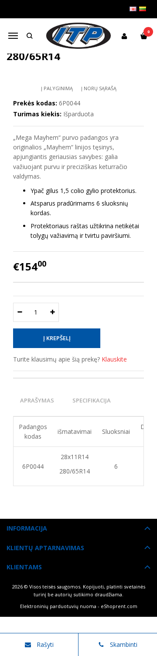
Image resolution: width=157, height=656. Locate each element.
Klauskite (114, 359)
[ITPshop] (78, 36)
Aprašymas (37, 400)
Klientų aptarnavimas (45, 548)
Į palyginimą (57, 88)
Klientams (24, 567)
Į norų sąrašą (98, 88)
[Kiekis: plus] (52, 312)
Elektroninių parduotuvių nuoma (58, 606)
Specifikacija (91, 400)
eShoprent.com (119, 606)
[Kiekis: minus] (19, 312)
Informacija (27, 528)
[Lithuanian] (142, 9)
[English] (133, 9)
